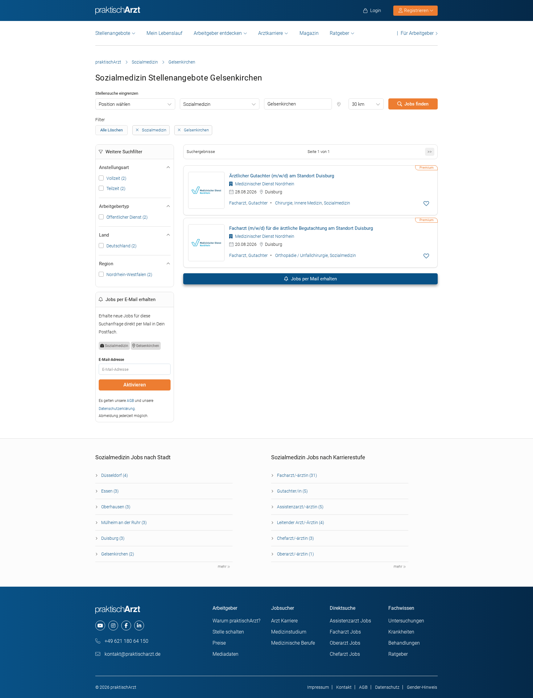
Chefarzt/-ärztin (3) (295, 538)
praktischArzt (108, 62)
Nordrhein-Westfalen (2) (129, 274)
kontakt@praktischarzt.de (131, 654)
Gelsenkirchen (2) (117, 553)
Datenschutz (387, 687)
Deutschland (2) (121, 245)
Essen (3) (110, 491)
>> (430, 151)
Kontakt (344, 687)
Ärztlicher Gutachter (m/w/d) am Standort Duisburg (281, 176)
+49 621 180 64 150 (125, 641)
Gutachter (258, 202)
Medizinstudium (288, 632)
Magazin (309, 33)
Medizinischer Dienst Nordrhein (264, 183)
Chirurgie (283, 202)
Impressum (318, 687)
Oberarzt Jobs (345, 643)
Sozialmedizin (145, 62)
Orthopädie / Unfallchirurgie (301, 255)
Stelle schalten (228, 632)
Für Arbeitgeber (417, 33)
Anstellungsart (114, 167)
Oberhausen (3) (115, 506)
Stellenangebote (112, 33)
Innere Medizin (308, 202)
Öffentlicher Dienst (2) (127, 217)
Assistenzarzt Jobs (350, 621)
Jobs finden (416, 104)
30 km (358, 104)
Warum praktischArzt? (236, 621)
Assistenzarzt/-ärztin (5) (300, 506)
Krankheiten (401, 632)
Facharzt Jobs (345, 632)
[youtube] (100, 625)
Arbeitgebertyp (114, 206)
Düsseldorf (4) (114, 475)
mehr (222, 566)
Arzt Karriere (284, 621)
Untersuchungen (406, 621)
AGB (130, 401)
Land (104, 235)
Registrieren (416, 10)
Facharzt (237, 202)
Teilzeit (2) (116, 188)
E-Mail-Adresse (111, 359)
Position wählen (114, 104)
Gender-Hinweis (422, 687)
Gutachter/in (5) (292, 491)
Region (106, 263)
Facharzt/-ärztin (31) (297, 475)
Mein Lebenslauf (164, 33)
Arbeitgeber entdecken (218, 33)
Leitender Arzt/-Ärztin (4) (300, 522)
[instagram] (113, 625)
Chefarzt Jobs (345, 654)
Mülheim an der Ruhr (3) (124, 522)
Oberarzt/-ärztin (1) (295, 553)
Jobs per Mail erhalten (313, 279)
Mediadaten (225, 654)
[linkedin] (139, 625)
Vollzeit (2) (116, 178)
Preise (219, 643)
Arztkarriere (270, 33)
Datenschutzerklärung (117, 409)
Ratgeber (339, 33)
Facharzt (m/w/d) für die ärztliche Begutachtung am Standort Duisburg (301, 228)
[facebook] (126, 625)
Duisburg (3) (113, 538)
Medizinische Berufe (293, 643)
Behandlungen (404, 643)
